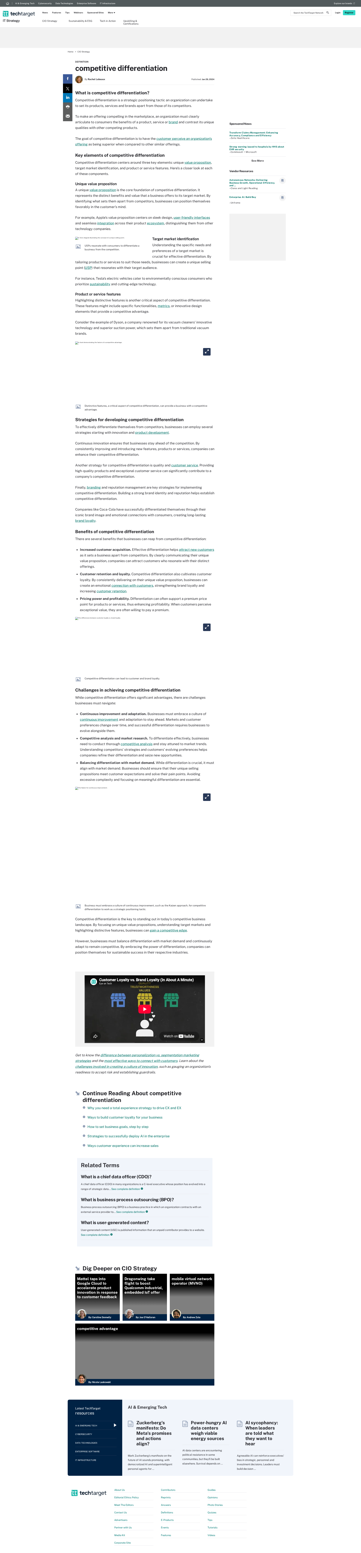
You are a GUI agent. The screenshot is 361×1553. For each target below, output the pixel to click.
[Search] (327, 13)
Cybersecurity (45, 3)
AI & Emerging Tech (24, 3)
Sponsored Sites (95, 12)
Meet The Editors (124, 1505)
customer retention (111, 591)
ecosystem (155, 223)
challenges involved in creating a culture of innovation (116, 1067)
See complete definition (125, 1188)
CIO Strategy (49, 21)
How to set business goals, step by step (118, 1127)
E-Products (167, 1520)
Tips (67, 12)
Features (56, 12)
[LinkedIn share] (67, 97)
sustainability (100, 284)
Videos (211, 1535)
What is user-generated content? (115, 1222)
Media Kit (119, 1535)
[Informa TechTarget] (7, 3)
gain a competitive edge (168, 930)
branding (94, 487)
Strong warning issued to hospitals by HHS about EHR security (256, 148)
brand (173, 122)
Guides (212, 1490)
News (45, 12)
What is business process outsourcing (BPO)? (127, 1199)
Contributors (168, 1490)
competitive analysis (136, 744)
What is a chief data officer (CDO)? (116, 1176)
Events (165, 1527)
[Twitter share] (67, 88)
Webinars (78, 12)
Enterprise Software (86, 3)
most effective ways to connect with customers (140, 1061)
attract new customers (196, 550)
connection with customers (132, 585)
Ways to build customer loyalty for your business (124, 1117)
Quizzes (212, 1512)
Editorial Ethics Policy (126, 1497)
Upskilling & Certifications (131, 22)
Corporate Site (122, 1542)
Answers (166, 1505)
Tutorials (213, 1527)
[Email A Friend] (67, 116)
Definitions (167, 1512)
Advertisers (120, 1520)
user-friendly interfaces (192, 217)
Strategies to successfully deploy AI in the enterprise (128, 1136)
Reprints (166, 1497)
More (110, 12)
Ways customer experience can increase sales (123, 1146)
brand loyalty (85, 521)
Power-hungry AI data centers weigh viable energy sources (209, 1430)
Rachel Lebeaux (96, 79)
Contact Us (120, 1512)
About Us (119, 1490)
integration (105, 223)
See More (257, 160)
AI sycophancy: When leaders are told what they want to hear (261, 1433)
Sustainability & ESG (80, 21)
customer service (184, 465)
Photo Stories (215, 1505)
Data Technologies (64, 3)
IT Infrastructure (107, 3)
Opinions (213, 1497)
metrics (164, 306)
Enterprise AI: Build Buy (242, 197)
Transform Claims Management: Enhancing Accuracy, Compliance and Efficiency (253, 134)
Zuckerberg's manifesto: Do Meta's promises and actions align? (154, 1433)
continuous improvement (99, 719)
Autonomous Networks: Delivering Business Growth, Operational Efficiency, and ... (252, 183)
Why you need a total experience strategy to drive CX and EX (134, 1108)
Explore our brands (343, 3)
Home (70, 52)
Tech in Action (108, 21)
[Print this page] (67, 107)
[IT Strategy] (19, 9)
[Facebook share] (67, 79)
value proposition (197, 162)
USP (88, 268)
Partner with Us (123, 1527)
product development (152, 432)
